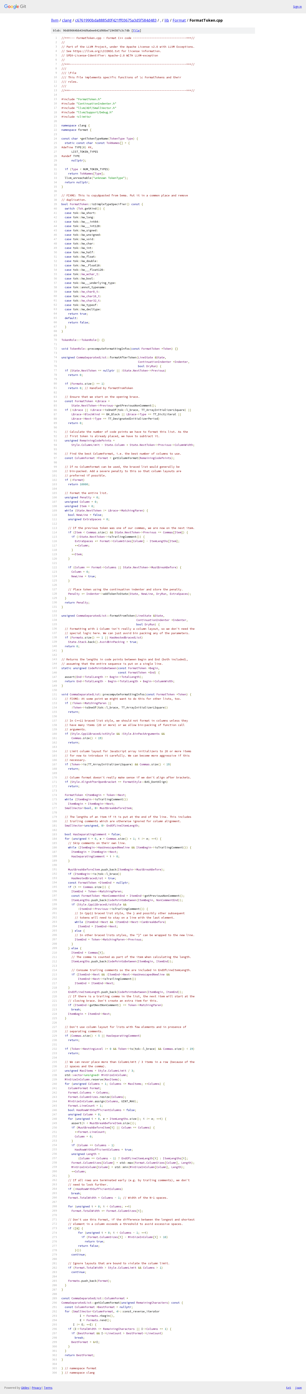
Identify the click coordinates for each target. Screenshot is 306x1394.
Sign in (297, 7)
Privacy (36, 1388)
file (136, 30)
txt (288, 1387)
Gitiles (25, 1388)
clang (67, 20)
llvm (54, 20)
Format (179, 20)
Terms (48, 1388)
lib (166, 20)
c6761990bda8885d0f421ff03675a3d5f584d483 (116, 20)
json (298, 1387)
